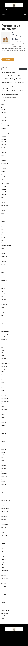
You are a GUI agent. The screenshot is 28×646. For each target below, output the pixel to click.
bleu (2, 240)
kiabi (2, 371)
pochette (3, 465)
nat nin (3, 441)
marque (3, 420)
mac (2, 406)
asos (2, 218)
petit (2, 457)
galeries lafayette (5, 334)
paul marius (4, 454)
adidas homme (5, 208)
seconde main (4, 540)
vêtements (3, 594)
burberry (22, 43)
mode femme (4, 433)
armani (3, 216)
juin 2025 (3, 141)
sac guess (3, 513)
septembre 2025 (5, 133)
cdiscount (3, 261)
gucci (2, 347)
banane (3, 221)
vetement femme (5, 591)
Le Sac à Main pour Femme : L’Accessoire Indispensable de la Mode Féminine (11, 79)
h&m (2, 352)
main (2, 411)
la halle (3, 374)
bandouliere (4, 224)
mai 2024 (3, 176)
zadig (2, 607)
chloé (2, 275)
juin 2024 (3, 174)
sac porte (3, 519)
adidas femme (4, 205)
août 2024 (3, 168)
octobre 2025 (4, 131)
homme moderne (5, 363)
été (2, 315)
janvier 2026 (4, 123)
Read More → (7, 59)
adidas (3, 202)
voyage (3, 599)
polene (3, 471)
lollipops (3, 390)
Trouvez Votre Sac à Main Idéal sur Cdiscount (12, 75)
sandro (3, 538)
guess (2, 350)
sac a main (4, 497)
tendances (3, 559)
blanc (2, 234)
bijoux (2, 229)
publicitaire (4, 484)
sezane (3, 543)
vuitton (3, 602)
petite (2, 460)
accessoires (4, 194)
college (3, 285)
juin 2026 (3, 109)
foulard (3, 326)
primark (3, 481)
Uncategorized (4, 572)
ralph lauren (4, 487)
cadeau (3, 253)
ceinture (3, 264)
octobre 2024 (4, 163)
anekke (3, 213)
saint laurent (4, 535)
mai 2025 (3, 144)
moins (2, 436)
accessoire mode (5, 191)
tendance (3, 556)
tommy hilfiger (4, 570)
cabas (2, 250)
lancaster (3, 379)
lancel (2, 382)
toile (2, 564)
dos (2, 301)
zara (2, 618)
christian (3, 277)
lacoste (3, 377)
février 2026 (4, 120)
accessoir (3, 186)
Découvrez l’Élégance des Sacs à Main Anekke (12, 90)
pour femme (4, 473)
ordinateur (3, 449)
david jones (4, 293)
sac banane (4, 503)
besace (3, 226)
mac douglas (4, 409)
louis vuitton (4, 395)
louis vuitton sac (5, 398)
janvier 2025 (4, 155)
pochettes (3, 468)
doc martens (4, 299)
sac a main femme (5, 500)
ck (2, 283)
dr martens (4, 304)
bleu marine (4, 242)
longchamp (4, 393)
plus (2, 462)
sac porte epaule (5, 521)
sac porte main (5, 524)
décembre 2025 (5, 125)
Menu (3, 14)
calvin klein (4, 256)
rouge (2, 489)
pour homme (4, 476)
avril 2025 (3, 147)
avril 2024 (3, 179)
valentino (3, 575)
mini (2, 430)
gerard (3, 336)
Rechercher (4, 67)
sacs (2, 532)
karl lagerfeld (4, 369)
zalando (3, 615)
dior (2, 296)
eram (2, 312)
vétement (3, 586)
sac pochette (4, 516)
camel (2, 259)
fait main (3, 318)
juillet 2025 (4, 139)
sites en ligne (4, 546)
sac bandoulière (5, 508)
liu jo (2, 387)
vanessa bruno (5, 578)
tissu (2, 562)
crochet (3, 288)
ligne (2, 385)
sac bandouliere (5, 505)
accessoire (4, 189)
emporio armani (5, 307)
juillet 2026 (4, 107)
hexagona (3, 358)
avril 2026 (3, 115)
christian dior (4, 280)
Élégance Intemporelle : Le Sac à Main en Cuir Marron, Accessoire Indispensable (12, 83)
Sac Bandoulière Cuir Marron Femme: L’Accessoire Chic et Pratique (13, 87)
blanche (3, 237)
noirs (2, 446)
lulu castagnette (5, 401)
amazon (3, 210)
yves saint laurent (5, 605)
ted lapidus (4, 554)
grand (2, 342)
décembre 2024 (5, 158)
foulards (3, 328)
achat (2, 197)
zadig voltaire (4, 613)
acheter (3, 200)
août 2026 (3, 104)
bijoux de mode (5, 232)
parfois (3, 452)
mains (2, 414)
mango (3, 417)
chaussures (4, 269)
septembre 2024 (5, 166)
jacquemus (4, 366)
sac (2, 492)
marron (3, 425)
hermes (3, 355)
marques (14, 44)
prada (2, 479)
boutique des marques (6, 245)
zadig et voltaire (5, 610)
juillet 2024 (4, 171)
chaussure (3, 267)
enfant (2, 310)
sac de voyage (4, 511)
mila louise (3, 428)
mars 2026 (4, 117)
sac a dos (3, 495)
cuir (2, 291)
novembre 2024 (5, 160)
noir (2, 444)
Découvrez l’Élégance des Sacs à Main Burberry (18, 36)
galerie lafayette (5, 331)
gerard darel (4, 339)
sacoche (3, 530)
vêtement (3, 583)
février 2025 (4, 152)
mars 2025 (4, 149)
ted (2, 551)
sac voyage (4, 527)
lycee (2, 403)
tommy (3, 567)
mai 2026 (3, 112)
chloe (2, 272)
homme (3, 360)
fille (2, 323)
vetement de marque (6, 589)
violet (2, 597)
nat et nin (3, 438)
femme (3, 320)
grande (3, 344)
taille (2, 548)
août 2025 (3, 136)
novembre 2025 (5, 128)
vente (2, 581)
